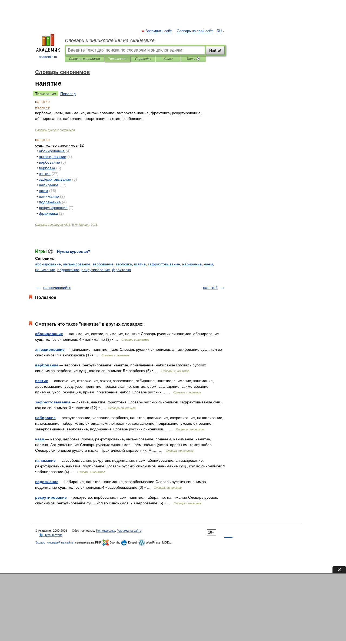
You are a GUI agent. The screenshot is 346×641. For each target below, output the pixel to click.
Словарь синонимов (84, 59)
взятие (140, 264)
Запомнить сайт (159, 31)
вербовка (124, 264)
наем (208, 264)
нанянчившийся (57, 287)
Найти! (215, 50)
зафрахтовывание (164, 264)
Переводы (143, 59)
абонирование (48, 264)
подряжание (68, 270)
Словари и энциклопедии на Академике (110, 40)
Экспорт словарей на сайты (54, 542)
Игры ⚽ (193, 59)
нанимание (45, 270)
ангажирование (76, 264)
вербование (103, 264)
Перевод (68, 94)
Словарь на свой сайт (195, 31)
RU (219, 31)
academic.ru (48, 57)
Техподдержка (105, 530)
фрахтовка (121, 270)
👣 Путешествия (50, 535)
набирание (192, 264)
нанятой (210, 287)
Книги (168, 59)
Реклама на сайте (129, 530)
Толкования (117, 59)
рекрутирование (95, 270)
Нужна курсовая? (73, 251)
